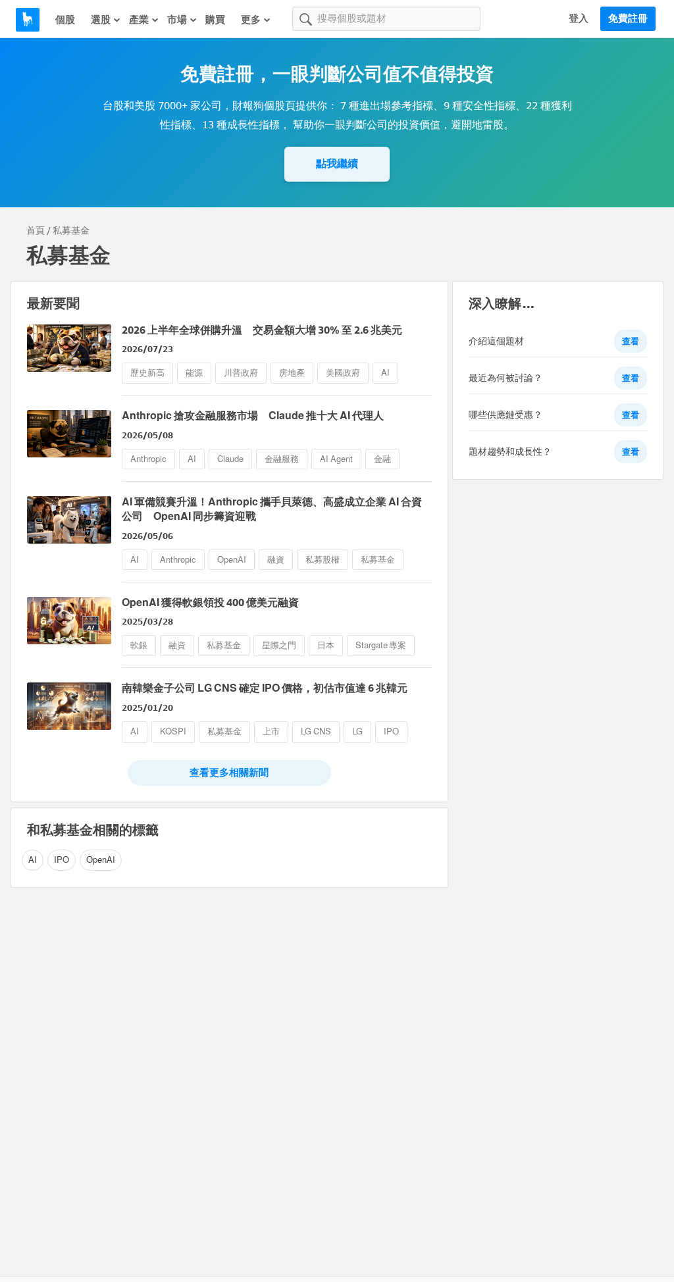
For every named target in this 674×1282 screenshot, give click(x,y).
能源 (194, 373)
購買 (215, 20)
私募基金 (378, 560)
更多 (251, 20)
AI (385, 373)
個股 (65, 20)
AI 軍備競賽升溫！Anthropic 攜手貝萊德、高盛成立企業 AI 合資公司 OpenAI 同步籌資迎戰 (272, 509)
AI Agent (336, 459)
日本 (325, 645)
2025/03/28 (147, 621)
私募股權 (322, 560)
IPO (391, 731)
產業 (139, 20)
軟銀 (138, 645)
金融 (382, 459)
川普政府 (241, 373)
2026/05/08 (147, 435)
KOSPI (173, 731)
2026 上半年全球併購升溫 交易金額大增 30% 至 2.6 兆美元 (262, 330)
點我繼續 (337, 163)
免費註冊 (628, 18)
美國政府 (343, 373)
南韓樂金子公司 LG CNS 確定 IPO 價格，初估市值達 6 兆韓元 (264, 688)
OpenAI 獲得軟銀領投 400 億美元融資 (210, 602)
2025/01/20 (147, 707)
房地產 (292, 373)
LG (357, 731)
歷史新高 (147, 373)
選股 (101, 20)
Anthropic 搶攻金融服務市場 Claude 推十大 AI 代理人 (253, 415)
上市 (271, 731)
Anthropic (148, 459)
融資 (275, 560)
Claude (230, 459)
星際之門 (279, 645)
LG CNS (316, 731)
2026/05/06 (147, 536)
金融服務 (282, 459)
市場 (177, 20)
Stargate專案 (380, 645)
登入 (578, 18)
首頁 (35, 230)
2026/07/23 (147, 349)
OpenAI (231, 560)
